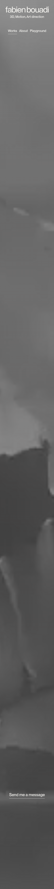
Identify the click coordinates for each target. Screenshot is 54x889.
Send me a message (27, 794)
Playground (38, 31)
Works (12, 31)
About (23, 31)
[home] (27, 8)
